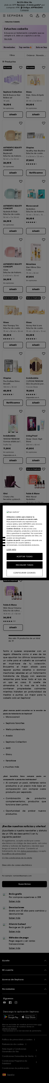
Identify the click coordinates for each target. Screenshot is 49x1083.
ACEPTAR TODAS (24, 556)
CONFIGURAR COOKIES (24, 573)
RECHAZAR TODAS (24, 565)
